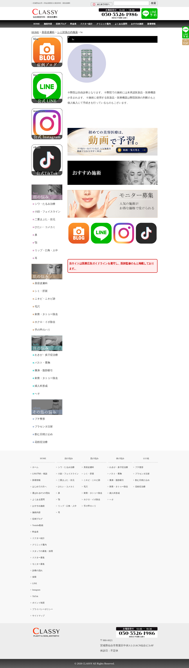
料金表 (73, 24)
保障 (34, 577)
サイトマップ (38, 616)
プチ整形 (40, 418)
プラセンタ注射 (44, 426)
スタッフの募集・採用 (42, 551)
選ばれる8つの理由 (41, 493)
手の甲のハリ (42, 329)
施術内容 (48, 24)
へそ (37, 393)
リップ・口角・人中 (46, 250)
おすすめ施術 (137, 24)
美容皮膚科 (41, 283)
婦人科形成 (41, 385)
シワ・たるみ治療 (45, 203)
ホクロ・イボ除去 (45, 322)
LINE (34, 583)
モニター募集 (38, 564)
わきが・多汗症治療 (46, 354)
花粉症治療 (41, 442)
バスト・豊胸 (42, 362)
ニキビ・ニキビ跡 (45, 298)
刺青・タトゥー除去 (46, 314)
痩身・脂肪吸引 (44, 370)
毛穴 (37, 306)
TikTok (35, 596)
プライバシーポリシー (42, 609)
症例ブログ (61, 24)
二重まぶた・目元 (45, 219)
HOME (36, 24)
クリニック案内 (103, 24)
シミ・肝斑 (41, 291)
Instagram (36, 590)
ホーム (35, 467)
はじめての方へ (39, 486)
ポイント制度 (38, 603)
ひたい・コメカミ (45, 227)
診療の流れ (37, 570)
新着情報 (151, 24)
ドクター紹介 (86, 24)
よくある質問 (121, 24)
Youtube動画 (37, 525)
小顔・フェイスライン (47, 211)
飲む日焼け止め (44, 434)
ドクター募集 (38, 557)
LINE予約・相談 (39, 474)
